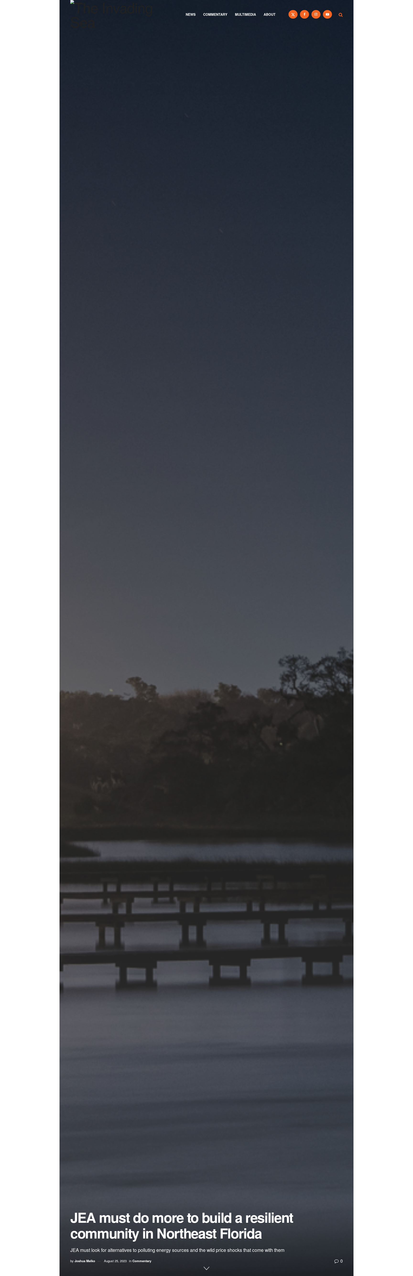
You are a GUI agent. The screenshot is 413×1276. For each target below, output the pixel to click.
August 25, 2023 (115, 1261)
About (270, 14)
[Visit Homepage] (118, 14)
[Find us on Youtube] (327, 14)
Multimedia (245, 14)
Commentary (215, 14)
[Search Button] (341, 14)
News (191, 14)
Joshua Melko (85, 1261)
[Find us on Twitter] (293, 14)
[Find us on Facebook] (304, 14)
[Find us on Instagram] (316, 14)
